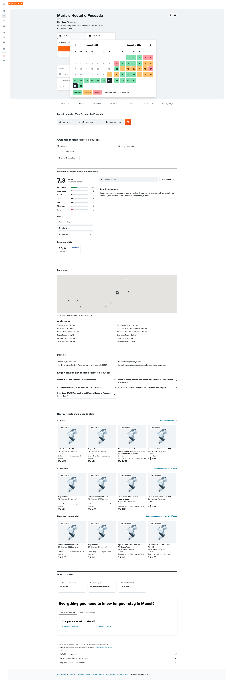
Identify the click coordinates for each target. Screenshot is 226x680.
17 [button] (81, 74)
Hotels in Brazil (97, 675)
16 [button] (75, 74)
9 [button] (75, 69)
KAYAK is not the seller (68, 654)
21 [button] (103, 74)
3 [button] (80, 63)
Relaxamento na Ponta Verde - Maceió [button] (160, 546)
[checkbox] (69, 250)
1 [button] (128, 57)
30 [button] (75, 86)
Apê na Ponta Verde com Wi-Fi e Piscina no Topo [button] (130, 546)
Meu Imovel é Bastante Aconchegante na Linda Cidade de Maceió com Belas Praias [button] (131, 451)
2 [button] (75, 63)
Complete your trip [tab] (68, 612)
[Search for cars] (4, 20)
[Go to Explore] (4, 32)
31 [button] (81, 86)
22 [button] (109, 74)
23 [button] (75, 80)
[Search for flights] (4, 10)
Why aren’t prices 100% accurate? (73, 662)
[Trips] (4, 49)
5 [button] (92, 63)
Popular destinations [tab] (87, 612)
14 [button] (103, 69)
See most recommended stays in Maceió (161, 516)
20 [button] (98, 74)
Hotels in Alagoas (110, 675)
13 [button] (98, 69)
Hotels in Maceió (105, 626)
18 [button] (86, 74)
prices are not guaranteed (104, 647)
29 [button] (109, 80)
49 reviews (71, 22)
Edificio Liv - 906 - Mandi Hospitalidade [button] (128, 498)
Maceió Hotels (123, 675)
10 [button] (81, 69)
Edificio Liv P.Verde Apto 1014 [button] (159, 449)
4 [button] (86, 63)
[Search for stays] (4, 15)
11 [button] (86, 69)
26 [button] (92, 80)
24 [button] (81, 80)
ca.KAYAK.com (61, 675)
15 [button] (109, 69)
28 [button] (103, 80)
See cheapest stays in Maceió (165, 468)
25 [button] (86, 80)
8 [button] (109, 63)
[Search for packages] (4, 25)
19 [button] (92, 74)
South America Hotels (83, 675)
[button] (4, 3)
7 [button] (103, 63)
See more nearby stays (168, 420)
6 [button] (97, 63)
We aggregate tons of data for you (73, 658)
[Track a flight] (4, 37)
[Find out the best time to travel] (4, 42)
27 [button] (98, 80)
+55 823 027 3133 (64, 28)
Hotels (71, 675)
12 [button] (92, 69)
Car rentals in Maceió (70, 626)
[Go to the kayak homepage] (15, 3)
